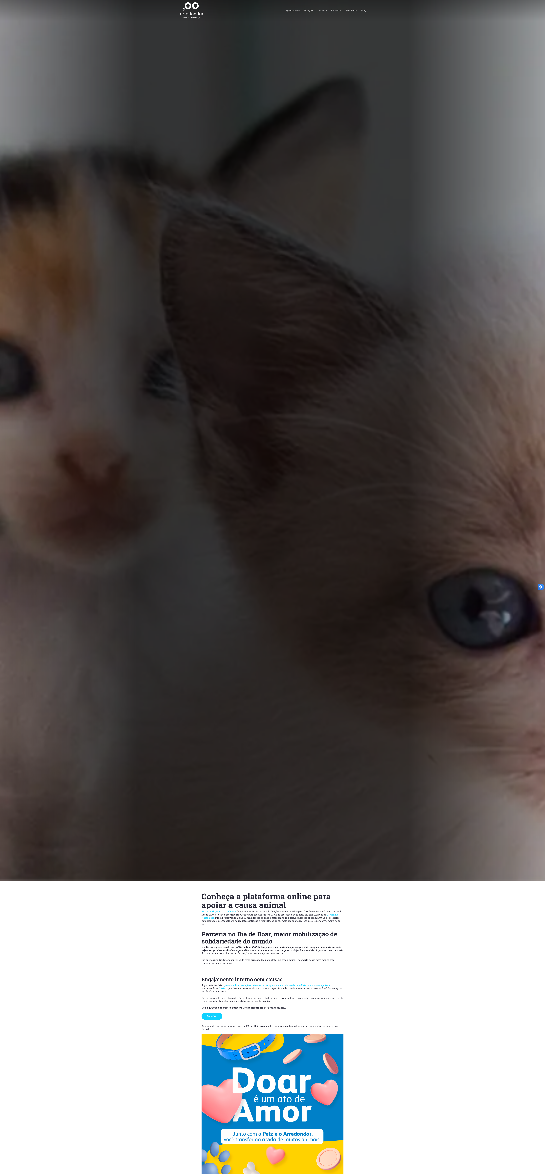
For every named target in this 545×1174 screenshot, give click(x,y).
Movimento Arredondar (29, 535)
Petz (120, 535)
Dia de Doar (110, 535)
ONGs (222, 988)
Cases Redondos (94, 535)
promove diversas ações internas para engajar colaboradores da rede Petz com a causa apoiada (277, 985)
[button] (212, 1016)
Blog (82, 535)
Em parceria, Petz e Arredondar (219, 911)
